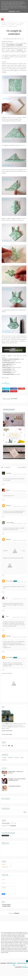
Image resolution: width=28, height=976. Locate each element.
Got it (18, 11)
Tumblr (6, 391)
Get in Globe (14, 398)
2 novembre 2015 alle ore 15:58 (18, 540)
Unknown (8, 505)
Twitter (6, 388)
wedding (4, 760)
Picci (7, 616)
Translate (13, 825)
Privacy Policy (6, 904)
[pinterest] (12, 745)
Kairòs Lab (5, 366)
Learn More (12, 11)
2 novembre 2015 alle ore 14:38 (18, 506)
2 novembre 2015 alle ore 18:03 (18, 581)
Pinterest (14, 391)
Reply (3, 484)
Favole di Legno (6, 367)
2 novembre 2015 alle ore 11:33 (18, 474)
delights (4, 757)
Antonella (8, 473)
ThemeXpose (24, 967)
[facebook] (3, 745)
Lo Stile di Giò (6, 360)
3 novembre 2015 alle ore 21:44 (18, 617)
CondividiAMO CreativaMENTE (15, 45)
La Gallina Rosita (6, 372)
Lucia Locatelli (9, 522)
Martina (8, 490)
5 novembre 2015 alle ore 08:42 (18, 636)
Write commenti (22, 467)
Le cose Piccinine (6, 369)
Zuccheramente (6, 371)
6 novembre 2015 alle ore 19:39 (18, 658)
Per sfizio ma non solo (8, 362)
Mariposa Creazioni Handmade (10, 359)
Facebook (14, 388)
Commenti (5, 867)
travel (22, 757)
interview (10, 757)
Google (22, 388)
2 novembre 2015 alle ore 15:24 (18, 523)
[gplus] (6, 745)
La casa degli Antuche (8, 374)
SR (6, 598)
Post (4, 864)
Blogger (16, 913)
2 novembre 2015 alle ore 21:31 (18, 598)
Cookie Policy (6, 906)
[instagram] (9, 745)
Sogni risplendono (7, 364)
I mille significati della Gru (14, 786)
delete (25, 474)
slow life (16, 757)
